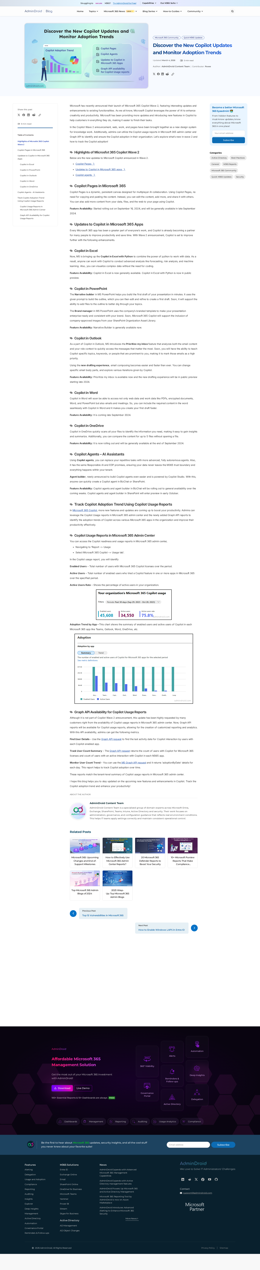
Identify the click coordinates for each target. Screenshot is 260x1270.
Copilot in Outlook (28, 175)
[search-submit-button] (232, 11)
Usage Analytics (167, 1121)
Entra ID (64, 1169)
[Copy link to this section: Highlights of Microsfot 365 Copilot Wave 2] (72, 152)
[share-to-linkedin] (162, 74)
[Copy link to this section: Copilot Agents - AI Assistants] (72, 454)
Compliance (194, 1121)
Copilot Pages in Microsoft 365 (31, 150)
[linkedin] (183, 1179)
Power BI (64, 1204)
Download (64, 1088)
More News (131, 1218)
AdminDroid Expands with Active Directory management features (116, 1182)
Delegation (197, 1099)
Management (96, 1121)
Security (240, 176)
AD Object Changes (70, 1230)
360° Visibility (147, 1066)
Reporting (120, 1121)
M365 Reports (229, 164)
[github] (216, 1179)
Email (63, 1179)
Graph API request (111, 739)
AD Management (68, 1225)
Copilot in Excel (27, 164)
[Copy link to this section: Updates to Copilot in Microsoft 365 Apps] (72, 224)
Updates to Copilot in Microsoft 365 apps (99, 169)
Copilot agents (84, 174)
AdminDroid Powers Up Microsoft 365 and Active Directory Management (119, 1190)
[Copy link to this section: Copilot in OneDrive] (72, 425)
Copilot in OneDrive (29, 186)
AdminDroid (33, 11)
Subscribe (228, 140)
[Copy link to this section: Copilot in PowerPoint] (72, 288)
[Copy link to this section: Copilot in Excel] (72, 250)
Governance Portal (147, 1094)
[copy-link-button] (173, 74)
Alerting (29, 1169)
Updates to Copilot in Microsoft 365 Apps (34, 157)
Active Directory (219, 157)
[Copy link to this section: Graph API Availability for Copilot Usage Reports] (72, 712)
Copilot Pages (83, 163)
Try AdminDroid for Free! (124, 3)
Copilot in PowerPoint (30, 170)
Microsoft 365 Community (167, 37)
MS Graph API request (133, 762)
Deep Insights (197, 1075)
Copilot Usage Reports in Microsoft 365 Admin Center (32, 208)
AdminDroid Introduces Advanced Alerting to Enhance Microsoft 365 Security (117, 1210)
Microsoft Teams (68, 1194)
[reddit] (189, 1179)
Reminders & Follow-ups (172, 1080)
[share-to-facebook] (158, 74)
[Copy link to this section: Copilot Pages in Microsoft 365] (72, 186)
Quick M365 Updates (193, 37)
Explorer (29, 1204)
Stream (63, 1209)
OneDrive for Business (71, 1189)
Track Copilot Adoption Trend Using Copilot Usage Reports (31, 199)
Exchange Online (68, 1174)
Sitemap (224, 1248)
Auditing (142, 1121)
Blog (49, 11)
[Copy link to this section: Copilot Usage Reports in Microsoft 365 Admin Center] (72, 535)
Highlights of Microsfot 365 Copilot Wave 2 (33, 143)
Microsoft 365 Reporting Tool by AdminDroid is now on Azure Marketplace (116, 1199)
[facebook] (203, 1179)
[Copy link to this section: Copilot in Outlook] (72, 338)
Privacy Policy (208, 1248)
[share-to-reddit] (167, 74)
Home (80, 11)
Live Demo (83, 1088)
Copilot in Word (27, 181)
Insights (29, 1199)
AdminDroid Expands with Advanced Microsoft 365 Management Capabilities (118, 1172)
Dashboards (70, 1121)
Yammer (64, 1199)
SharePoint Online (69, 1184)
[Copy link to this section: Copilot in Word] (72, 392)
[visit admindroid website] (193, 1163)
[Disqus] (134, 978)
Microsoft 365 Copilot (85, 510)
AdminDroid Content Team (176, 66)
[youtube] (209, 1179)
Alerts (172, 1056)
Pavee (208, 66)
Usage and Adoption (35, 1179)
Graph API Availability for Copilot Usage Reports (35, 217)
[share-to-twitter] (154, 74)
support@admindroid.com (197, 1193)
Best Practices (238, 157)
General (215, 164)
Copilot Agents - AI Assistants (31, 192)
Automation (197, 1051)
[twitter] (196, 1179)
